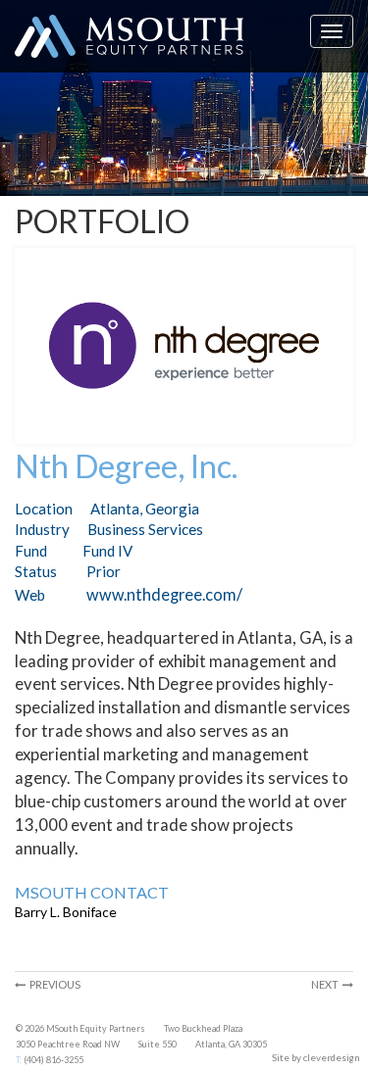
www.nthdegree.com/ (164, 594)
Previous (53, 984)
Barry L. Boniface (66, 911)
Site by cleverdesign (316, 1057)
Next (326, 984)
